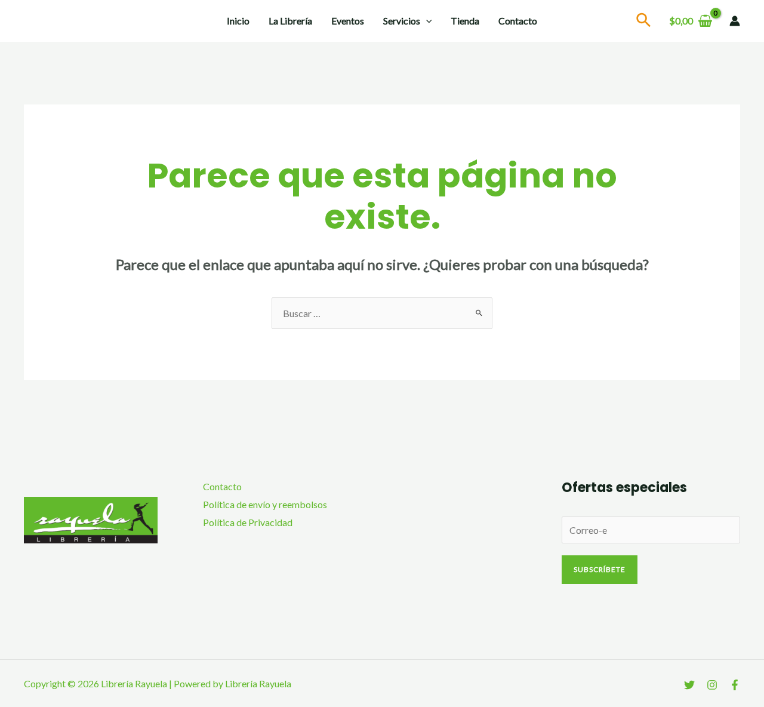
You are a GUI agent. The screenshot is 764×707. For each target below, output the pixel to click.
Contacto (517, 20)
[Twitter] (689, 685)
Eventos (347, 20)
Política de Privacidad (247, 522)
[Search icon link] (644, 22)
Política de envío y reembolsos (265, 504)
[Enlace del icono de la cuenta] (734, 21)
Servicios (401, 20)
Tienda (465, 20)
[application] (426, 21)
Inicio (238, 20)
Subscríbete (600, 569)
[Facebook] (734, 685)
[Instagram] (712, 685)
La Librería (290, 20)
